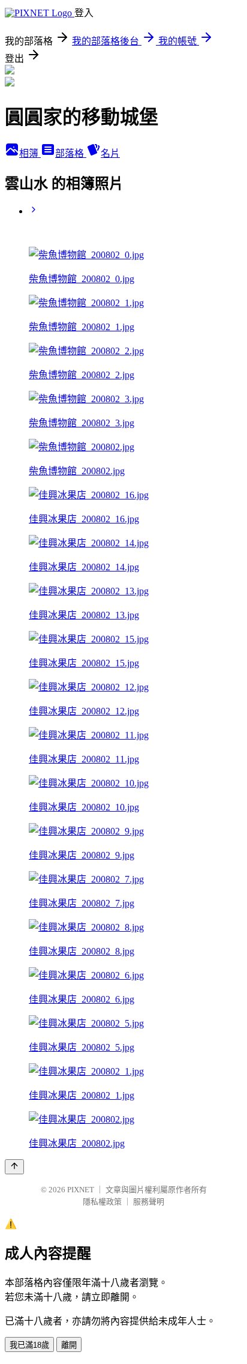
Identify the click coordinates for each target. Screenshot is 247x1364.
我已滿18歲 (29, 1345)
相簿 (30, 153)
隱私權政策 (102, 1201)
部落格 (70, 153)
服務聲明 (148, 1201)
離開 (69, 1345)
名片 (110, 153)
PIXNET (80, 1189)
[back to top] (14, 1166)
